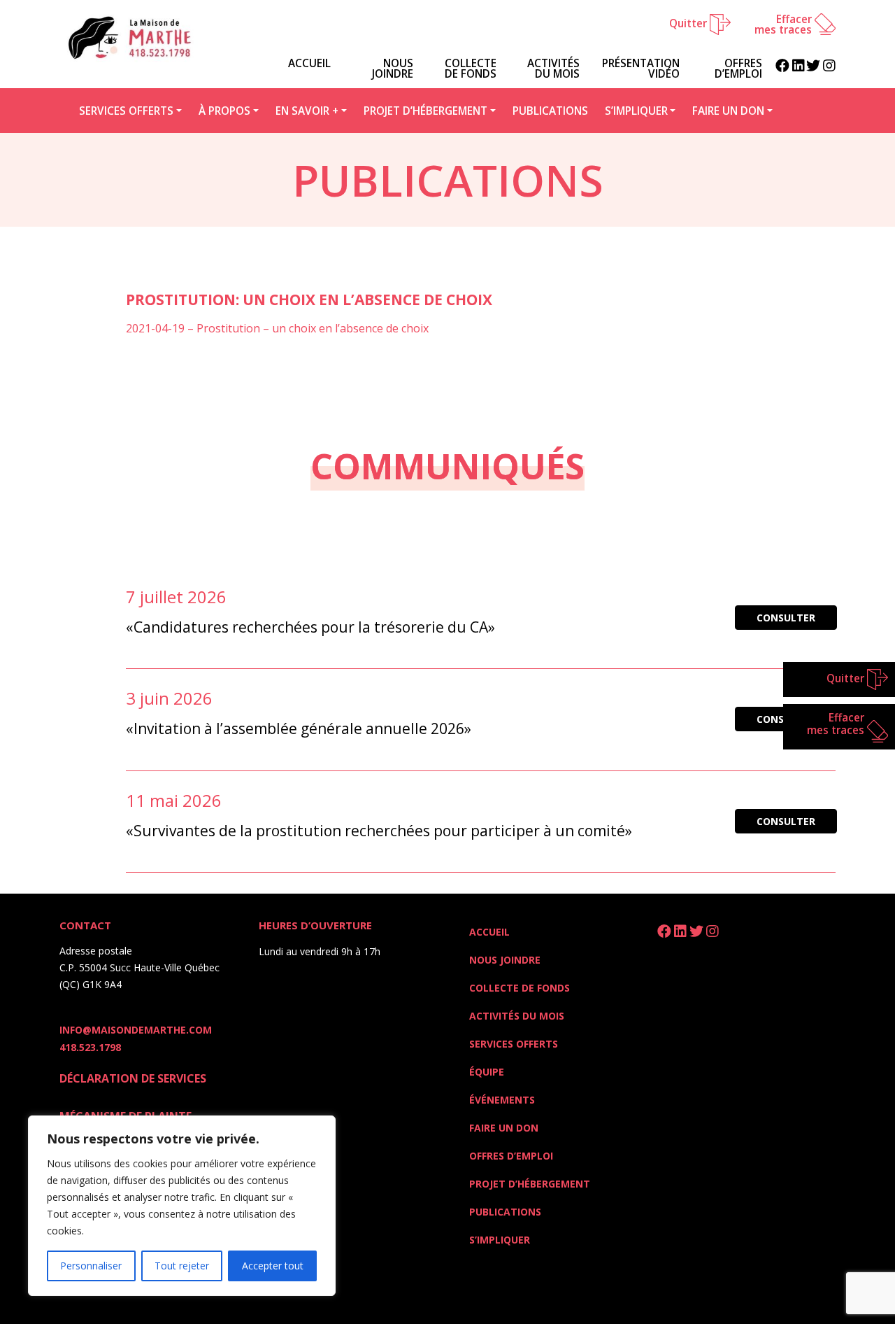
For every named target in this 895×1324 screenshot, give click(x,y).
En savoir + (306, 111)
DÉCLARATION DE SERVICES (132, 1078)
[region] (182, 1205)
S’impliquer (636, 111)
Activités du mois (553, 68)
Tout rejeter (182, 1265)
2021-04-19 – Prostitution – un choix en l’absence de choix (277, 328)
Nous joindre (392, 68)
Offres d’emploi (738, 68)
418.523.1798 (90, 1047)
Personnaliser (91, 1265)
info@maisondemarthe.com (135, 1029)
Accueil (489, 931)
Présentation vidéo (641, 68)
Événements (502, 1099)
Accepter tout (272, 1265)
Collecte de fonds (470, 68)
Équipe (486, 1071)
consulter (786, 617)
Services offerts (126, 111)
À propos (224, 111)
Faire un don (728, 111)
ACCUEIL (309, 63)
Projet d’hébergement (425, 111)
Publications (550, 111)
